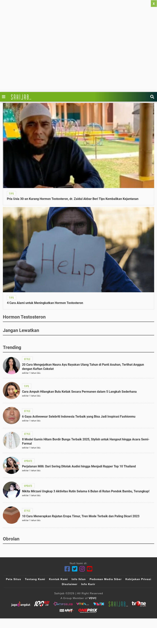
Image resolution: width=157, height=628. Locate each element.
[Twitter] (75, 569)
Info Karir (88, 584)
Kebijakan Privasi (138, 579)
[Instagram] (82, 569)
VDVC (93, 598)
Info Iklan (79, 579)
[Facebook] (67, 569)
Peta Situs (13, 579)
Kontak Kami (58, 579)
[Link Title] (4, 97)
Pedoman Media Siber (106, 579)
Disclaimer (69, 584)
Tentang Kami (35, 579)
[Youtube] (89, 569)
